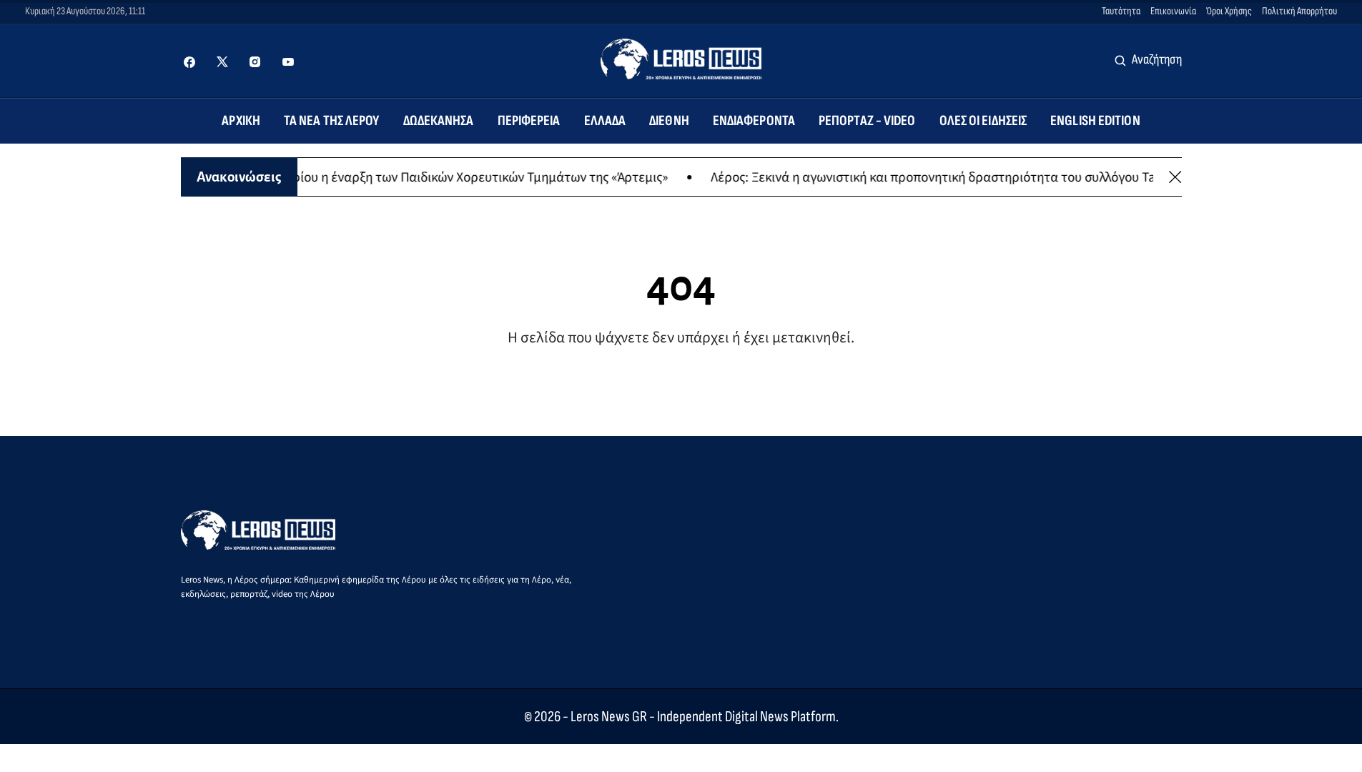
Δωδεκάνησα (438, 120)
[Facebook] (189, 62)
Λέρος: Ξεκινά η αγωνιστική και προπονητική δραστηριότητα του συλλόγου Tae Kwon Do (1091, 177)
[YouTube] (288, 62)
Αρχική (241, 120)
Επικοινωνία (1173, 11)
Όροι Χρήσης (1229, 11)
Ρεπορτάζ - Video (867, 120)
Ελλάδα (605, 120)
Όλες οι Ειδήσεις (983, 120)
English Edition (1095, 120)
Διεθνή (669, 120)
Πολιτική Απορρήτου (1299, 11)
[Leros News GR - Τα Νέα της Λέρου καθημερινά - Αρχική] (681, 59)
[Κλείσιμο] (1175, 177)
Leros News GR (609, 717)
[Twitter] (222, 62)
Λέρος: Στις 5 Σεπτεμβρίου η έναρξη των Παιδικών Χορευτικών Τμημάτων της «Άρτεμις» (545, 177)
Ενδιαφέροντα (754, 120)
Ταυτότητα (1121, 11)
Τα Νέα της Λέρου (332, 120)
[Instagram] (255, 62)
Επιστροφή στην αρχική (681, 385)
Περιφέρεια (529, 120)
